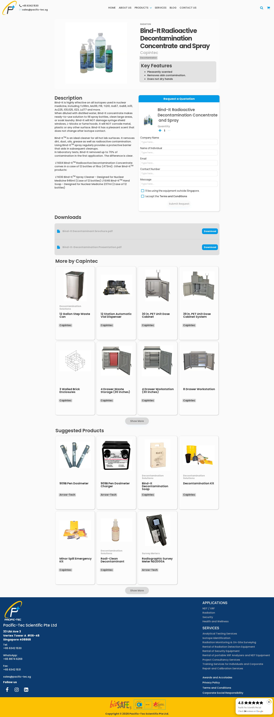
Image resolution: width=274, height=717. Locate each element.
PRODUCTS (141, 8)
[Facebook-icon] (7, 689)
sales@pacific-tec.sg (17, 677)
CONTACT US (188, 8)
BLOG (173, 8)
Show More (137, 421)
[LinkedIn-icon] (26, 689)
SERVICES (160, 8)
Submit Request (179, 203)
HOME (112, 8)
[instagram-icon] (16, 689)
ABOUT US (125, 8)
